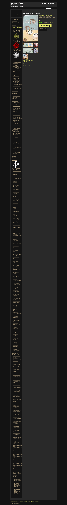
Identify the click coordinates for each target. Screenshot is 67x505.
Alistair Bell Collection (16, 284)
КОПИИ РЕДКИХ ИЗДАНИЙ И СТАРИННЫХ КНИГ (16, 79)
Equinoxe (14, 207)
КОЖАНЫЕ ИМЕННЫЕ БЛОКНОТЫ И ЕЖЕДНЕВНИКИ (17, 63)
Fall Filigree (15, 182)
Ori (13, 247)
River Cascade (15, 295)
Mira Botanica (15, 325)
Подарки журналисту (16, 433)
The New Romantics (16, 292)
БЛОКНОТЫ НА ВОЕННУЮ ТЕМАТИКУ (17, 84)
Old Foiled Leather (16, 208)
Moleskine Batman (17, 487)
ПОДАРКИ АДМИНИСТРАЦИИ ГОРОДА (16, 70)
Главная (13, 7)
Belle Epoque (15, 175)
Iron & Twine (15, 174)
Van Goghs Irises (15, 334)
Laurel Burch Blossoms (16, 227)
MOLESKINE (15, 476)
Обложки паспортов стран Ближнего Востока (17, 115)
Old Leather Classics (16, 189)
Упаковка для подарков (17, 437)
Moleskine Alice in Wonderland (17, 492)
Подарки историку (16, 427)
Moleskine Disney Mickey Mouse (17, 484)
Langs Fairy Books (16, 314)
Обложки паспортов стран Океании (16, 129)
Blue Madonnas (15, 250)
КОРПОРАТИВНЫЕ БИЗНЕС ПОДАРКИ (16, 31)
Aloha (14, 204)
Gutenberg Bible (15, 212)
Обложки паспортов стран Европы (16, 109)
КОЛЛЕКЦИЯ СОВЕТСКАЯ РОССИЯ (17, 50)
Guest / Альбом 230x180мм (15, 139)
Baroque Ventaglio (16, 218)
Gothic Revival (15, 338)
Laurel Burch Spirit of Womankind (16, 234)
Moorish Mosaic (15, 346)
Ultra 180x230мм (15, 137)
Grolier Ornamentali (16, 211)
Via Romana (15, 259)
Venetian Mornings (16, 185)
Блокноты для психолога (17, 399)
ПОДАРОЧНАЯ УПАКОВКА (15, 159)
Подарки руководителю (17, 369)
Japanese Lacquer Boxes (17, 254)
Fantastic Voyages (16, 303)
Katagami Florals (15, 312)
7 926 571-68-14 (25, 61)
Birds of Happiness (16, 350)
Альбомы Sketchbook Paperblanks (16, 153)
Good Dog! (15, 277)
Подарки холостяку (16, 434)
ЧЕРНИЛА (15, 475)
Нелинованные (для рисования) (16, 144)
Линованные (15, 142)
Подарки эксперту (16, 426)
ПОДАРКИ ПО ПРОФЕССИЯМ (15, 354)
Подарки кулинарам (16, 391)
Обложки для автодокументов (15, 358)
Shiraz (14, 214)
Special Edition (15, 201)
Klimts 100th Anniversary (17, 298)
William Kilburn (15, 309)
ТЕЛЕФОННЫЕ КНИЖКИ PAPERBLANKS (15, 25)
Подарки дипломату (16, 390)
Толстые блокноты (16, 154)
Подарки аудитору (16, 424)
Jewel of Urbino (15, 287)
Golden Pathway (15, 316)
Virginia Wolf (15, 331)
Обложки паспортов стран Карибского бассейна (16, 126)
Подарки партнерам (16, 383)
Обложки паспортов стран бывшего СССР (16, 106)
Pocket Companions (16, 276)
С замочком (15, 149)
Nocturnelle (15, 215)
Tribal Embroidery (16, 246)
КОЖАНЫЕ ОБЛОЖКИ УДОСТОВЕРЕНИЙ (16, 95)
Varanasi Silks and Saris (16, 301)
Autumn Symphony (16, 197)
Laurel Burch (15, 223)
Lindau (14, 251)
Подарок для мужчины (17, 418)
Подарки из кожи (16, 395)
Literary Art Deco (15, 261)
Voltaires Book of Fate (16, 324)
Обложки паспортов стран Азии (16, 111)
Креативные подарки (16, 415)
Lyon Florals (15, 255)
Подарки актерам (16, 423)
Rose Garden (15, 244)
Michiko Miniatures (16, 186)
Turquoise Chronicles (16, 302)
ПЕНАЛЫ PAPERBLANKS (15, 157)
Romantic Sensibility (16, 257)
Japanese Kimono (15, 336)
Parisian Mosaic (15, 222)
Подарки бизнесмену (16, 367)
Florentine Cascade (16, 192)
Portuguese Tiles (15, 345)
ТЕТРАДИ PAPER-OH (17, 473)
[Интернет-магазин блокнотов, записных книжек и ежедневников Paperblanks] (17, 6)
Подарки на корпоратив (17, 387)
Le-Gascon (14, 190)
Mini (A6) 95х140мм (16, 133)
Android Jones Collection (17, 178)
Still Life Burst (15, 317)
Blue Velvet (15, 299)
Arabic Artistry (15, 305)
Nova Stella (15, 193)
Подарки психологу (16, 430)
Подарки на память (16, 438)
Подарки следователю (16, 380)
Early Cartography (16, 294)
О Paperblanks (19, 7)
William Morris (15, 240)
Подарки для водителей (17, 359)
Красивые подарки (16, 414)
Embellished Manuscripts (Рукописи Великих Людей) (17, 172)
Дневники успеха (16, 405)
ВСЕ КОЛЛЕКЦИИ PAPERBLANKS (16, 169)
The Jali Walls (15, 270)
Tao (13, 268)
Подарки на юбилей (16, 376)
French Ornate (15, 239)
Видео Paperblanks (26, 7)
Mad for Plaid (15, 279)
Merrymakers (15, 310)
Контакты (40, 7)
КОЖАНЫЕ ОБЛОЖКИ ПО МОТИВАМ (15, 91)
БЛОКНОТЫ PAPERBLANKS (15, 22)
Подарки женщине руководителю (16, 393)
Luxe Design (15, 349)
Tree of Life (15, 332)
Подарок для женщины (17, 419)
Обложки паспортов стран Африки (16, 113)
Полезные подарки (16, 417)
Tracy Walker (15, 181)
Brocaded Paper (15, 266)
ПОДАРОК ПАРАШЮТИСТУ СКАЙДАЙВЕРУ (16, 76)
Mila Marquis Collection (17, 281)
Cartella (14, 262)
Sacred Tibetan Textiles (16, 291)
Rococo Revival (15, 200)
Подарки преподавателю (17, 431)
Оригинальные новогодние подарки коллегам (16, 362)
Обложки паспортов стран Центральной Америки (16, 120)
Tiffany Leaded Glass (16, 269)
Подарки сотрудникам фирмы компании (16, 366)
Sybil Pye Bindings (16, 347)
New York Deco (15, 323)
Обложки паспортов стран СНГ (16, 104)
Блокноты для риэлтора (17, 411)
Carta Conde (15, 327)
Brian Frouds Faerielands (17, 313)
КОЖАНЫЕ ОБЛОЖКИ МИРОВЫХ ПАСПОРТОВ (15, 99)
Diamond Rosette (15, 328)
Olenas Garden (15, 288)
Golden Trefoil (15, 306)
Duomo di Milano (15, 343)
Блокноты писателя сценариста (16, 407)
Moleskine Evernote (17, 477)
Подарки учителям (16, 408)
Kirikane (14, 273)
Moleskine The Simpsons (18, 480)
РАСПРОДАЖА (15, 19)
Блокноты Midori (16, 472)
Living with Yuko (15, 321)
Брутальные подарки (16, 396)
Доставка (32, 7)
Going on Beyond (16, 283)
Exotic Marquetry (15, 203)
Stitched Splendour (16, 265)
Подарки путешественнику (16, 442)
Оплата (36, 7)
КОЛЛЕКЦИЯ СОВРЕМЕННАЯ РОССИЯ (16, 60)
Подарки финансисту (16, 375)
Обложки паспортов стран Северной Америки (17, 118)
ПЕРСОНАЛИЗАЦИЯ (17, 88)
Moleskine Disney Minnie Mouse (17, 486)
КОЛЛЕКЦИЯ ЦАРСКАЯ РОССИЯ (16, 41)
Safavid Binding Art (16, 219)
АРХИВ (13, 443)
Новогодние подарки (16, 364)
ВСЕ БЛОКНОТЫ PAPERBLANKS (15, 131)
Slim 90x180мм (15, 134)
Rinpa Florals (15, 342)
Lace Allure (15, 196)
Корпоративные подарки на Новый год (17, 422)
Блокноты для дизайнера (17, 410)
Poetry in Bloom (15, 290)
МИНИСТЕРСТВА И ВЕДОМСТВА (16, 82)
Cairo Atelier (15, 335)
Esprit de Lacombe (16, 320)
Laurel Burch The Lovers (17, 235)
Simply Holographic (16, 272)
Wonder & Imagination (16, 179)
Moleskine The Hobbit (17, 479)
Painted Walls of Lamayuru (17, 243)
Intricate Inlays (15, 258)
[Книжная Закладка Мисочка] (25, 45)
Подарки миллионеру (16, 388)
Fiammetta (14, 339)
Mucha (14, 248)
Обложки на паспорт (16, 356)
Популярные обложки (16, 102)
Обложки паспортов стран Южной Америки (17, 123)
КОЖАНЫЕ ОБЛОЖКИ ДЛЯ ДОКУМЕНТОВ (17, 68)
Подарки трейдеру (16, 435)
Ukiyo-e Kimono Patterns (17, 280)
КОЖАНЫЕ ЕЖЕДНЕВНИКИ (16, 66)
